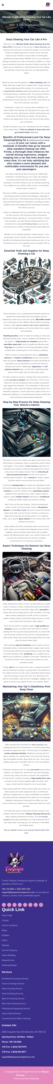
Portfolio (5, 935)
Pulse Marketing (32, 1079)
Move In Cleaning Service (13, 999)
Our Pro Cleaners (9, 950)
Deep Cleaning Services (12, 994)
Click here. (34, 132)
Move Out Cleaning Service (14, 1004)
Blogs (4, 930)
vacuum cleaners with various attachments (32, 325)
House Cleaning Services (13, 984)
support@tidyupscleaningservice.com (18, 892)
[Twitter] (9, 905)
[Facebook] (4, 905)
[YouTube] (25, 905)
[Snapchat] (41, 905)
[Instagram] (36, 905)
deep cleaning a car (42, 47)
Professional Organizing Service (16, 1009)
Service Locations (10, 925)
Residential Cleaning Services (15, 979)
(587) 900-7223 (23, 889)
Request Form (8, 960)
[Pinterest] (30, 905)
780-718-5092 (8, 889)
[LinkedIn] (20, 905)
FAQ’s (4, 940)
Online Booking (8, 955)
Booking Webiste (9, 965)
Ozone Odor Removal (11, 1014)
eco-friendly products (29, 224)
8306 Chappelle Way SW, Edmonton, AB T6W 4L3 (24, 1032)
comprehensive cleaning (12, 91)
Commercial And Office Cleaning (16, 1018)
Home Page (7, 915)
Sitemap (5, 945)
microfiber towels (19, 510)
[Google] (14, 905)
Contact (5, 920)
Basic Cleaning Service (12, 989)
